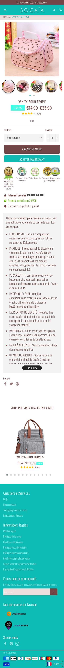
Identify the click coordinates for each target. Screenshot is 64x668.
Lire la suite (32, 368)
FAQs (5, 499)
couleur (7, 130)
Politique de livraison (12, 536)
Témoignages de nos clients (15, 510)
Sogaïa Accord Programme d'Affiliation (20, 564)
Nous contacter (9, 504)
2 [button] (34, 95)
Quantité (48, 130)
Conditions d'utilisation (13, 542)
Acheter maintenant (32, 159)
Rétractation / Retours (13, 515)
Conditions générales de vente (16, 558)
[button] (7, 475)
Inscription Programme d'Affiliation (18, 569)
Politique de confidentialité (14, 547)
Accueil (6, 16)
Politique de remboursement (15, 553)
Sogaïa (13, 652)
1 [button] (30, 95)
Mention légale (9, 531)
